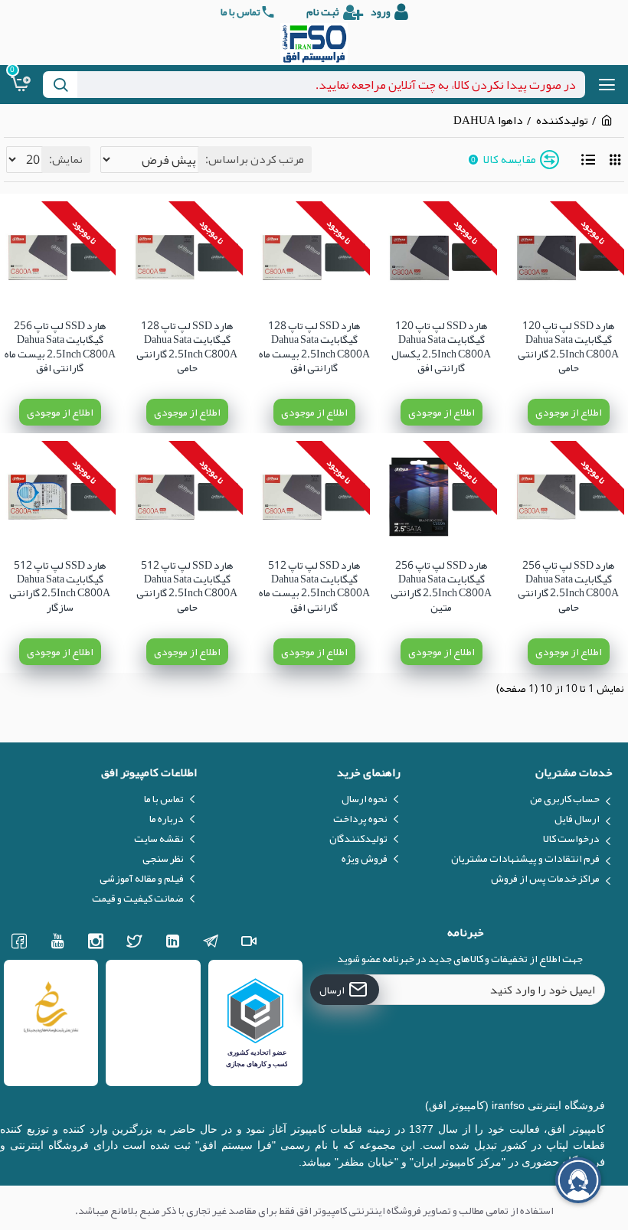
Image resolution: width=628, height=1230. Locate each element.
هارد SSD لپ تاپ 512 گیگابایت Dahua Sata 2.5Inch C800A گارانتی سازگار (59, 586)
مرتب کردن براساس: (254, 159)
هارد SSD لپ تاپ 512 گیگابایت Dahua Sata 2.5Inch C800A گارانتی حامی (186, 586)
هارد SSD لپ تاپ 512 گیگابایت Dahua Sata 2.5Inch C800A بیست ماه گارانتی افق (314, 586)
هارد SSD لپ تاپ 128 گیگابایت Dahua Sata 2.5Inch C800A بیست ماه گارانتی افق (314, 346)
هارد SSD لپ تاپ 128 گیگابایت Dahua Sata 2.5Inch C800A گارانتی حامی (186, 346)
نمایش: (66, 159)
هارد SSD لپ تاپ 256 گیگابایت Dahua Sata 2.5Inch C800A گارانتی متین (441, 586)
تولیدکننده (562, 120)
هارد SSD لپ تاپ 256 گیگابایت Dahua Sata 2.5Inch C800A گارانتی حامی (568, 586)
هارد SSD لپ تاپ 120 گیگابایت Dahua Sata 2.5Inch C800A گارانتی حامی (568, 346)
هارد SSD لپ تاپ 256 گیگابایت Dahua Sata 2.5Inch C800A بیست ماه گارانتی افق (60, 346)
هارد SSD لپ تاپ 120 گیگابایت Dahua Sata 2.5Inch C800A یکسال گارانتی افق (441, 346)
